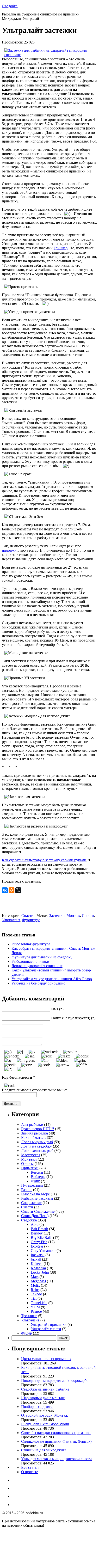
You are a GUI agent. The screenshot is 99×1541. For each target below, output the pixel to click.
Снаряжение (31, 1203)
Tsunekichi (39, 1303)
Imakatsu (37, 1255)
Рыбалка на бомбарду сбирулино (38, 983)
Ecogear (37, 1246)
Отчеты (27, 1164)
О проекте (29, 1472)
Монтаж (73, 915)
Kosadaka (38, 1268)
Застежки (57, 915)
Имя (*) (57, 1009)
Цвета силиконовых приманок (46, 1359)
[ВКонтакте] (5, 890)
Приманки (29, 1168)
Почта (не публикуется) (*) (73, 1018)
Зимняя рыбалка (34, 1133)
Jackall (36, 1259)
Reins (35, 1290)
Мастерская (30, 1155)
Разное (26, 1190)
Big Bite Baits (41, 1237)
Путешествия (32, 1185)
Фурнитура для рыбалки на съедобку (42, 957)
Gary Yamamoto (43, 1250)
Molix (35, 1285)
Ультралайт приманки (49, 1324)
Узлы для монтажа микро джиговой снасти (56, 1459)
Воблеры (38, 1177)
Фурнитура (31, 920)
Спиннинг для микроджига (43, 1450)
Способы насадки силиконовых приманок (56, 1433)
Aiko (34, 1224)
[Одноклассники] (11, 890)
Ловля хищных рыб (37, 1151)
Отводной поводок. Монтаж (44, 1415)
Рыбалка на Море (35, 1194)
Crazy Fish (39, 1242)
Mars (34, 1277)
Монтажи (29, 1159)
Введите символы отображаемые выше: (34, 1090)
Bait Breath (39, 1229)
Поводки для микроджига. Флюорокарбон (56, 1380)
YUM (35, 1307)
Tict (34, 1298)
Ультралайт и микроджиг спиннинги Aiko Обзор (52, 979)
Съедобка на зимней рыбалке (45, 1389)
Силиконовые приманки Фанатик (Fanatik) (56, 1441)
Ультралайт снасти (46, 1329)
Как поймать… (33, 1137)
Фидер (26, 1333)
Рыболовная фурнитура (31, 944)
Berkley (37, 1233)
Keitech (37, 1264)
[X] (18, 890)
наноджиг (10, 550)
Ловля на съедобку (36, 1146)
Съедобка (10, 6)
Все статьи (30, 1467)
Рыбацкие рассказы (37, 1198)
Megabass (38, 1281)
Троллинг (29, 1316)
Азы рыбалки (32, 1124)
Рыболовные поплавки (30, 961)
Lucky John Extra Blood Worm (45, 1424)
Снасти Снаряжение (38, 1211)
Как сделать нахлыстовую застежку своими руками (44, 860)
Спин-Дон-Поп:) (35, 1216)
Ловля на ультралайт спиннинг (37, 966)
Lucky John (40, 1272)
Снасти (27, 915)
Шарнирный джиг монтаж (43, 1398)
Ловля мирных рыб (37, 1142)
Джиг (35, 1181)
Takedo (36, 1294)
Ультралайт (11, 920)
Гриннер (61, 248)
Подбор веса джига (37, 1407)
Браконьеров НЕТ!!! (37, 1129)
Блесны (37, 1172)
